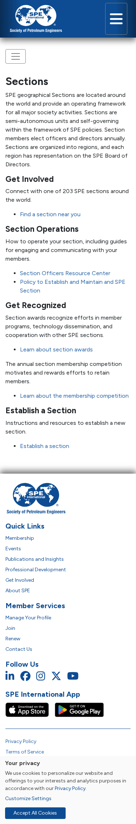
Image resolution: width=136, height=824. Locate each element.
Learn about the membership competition (74, 395)
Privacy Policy (20, 741)
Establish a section (44, 446)
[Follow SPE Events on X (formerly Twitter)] (56, 676)
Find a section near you (50, 214)
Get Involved (19, 580)
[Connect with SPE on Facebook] (25, 676)
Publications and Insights (34, 559)
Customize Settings (28, 798)
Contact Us (18, 649)
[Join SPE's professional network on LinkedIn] (10, 676)
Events (13, 549)
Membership (19, 538)
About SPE (17, 591)
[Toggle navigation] (116, 19)
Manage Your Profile (28, 618)
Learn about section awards (56, 349)
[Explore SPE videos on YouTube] (73, 676)
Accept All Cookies (35, 813)
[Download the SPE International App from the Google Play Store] (79, 709)
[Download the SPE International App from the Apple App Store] (30, 709)
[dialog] (68, 790)
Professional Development (35, 570)
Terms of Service (24, 752)
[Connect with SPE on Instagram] (40, 676)
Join (10, 628)
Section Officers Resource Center (65, 273)
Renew (12, 639)
